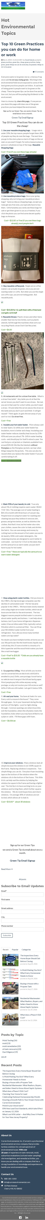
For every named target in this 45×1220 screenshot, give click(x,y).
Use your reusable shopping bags (16, 130)
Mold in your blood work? (13, 1105)
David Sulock (29, 60)
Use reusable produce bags (14, 196)
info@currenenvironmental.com (17, 1182)
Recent (6, 949)
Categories (26, 949)
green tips (16, 62)
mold (6, 1043)
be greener (33, 65)
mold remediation (11, 1046)
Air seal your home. (11, 696)
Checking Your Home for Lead (14, 1094)
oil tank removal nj (11, 1049)
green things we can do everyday (17, 65)
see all (3, 1057)
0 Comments (39, 72)
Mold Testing (9, 1040)
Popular (15, 949)
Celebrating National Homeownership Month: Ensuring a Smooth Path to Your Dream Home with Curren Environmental (23, 1100)
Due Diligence (10, 1052)
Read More (6, 869)
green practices (6, 62)
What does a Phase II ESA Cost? (15, 1091)
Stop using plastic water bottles (16, 598)
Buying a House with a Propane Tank (17, 1082)
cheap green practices (28, 62)
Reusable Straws (10, 317)
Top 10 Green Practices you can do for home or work (22, 49)
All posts (22, 879)
